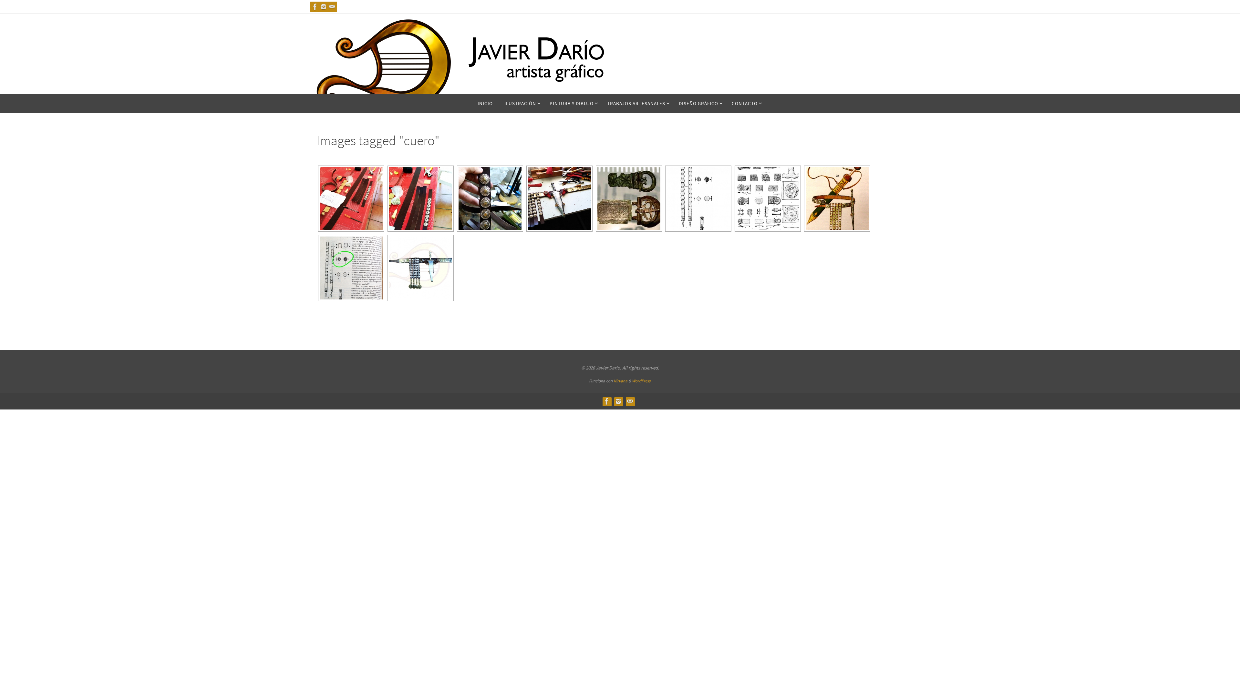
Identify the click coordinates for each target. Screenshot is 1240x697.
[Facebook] (315, 7)
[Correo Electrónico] (332, 7)
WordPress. (641, 381)
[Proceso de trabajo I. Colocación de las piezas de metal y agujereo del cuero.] (420, 198)
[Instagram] (323, 7)
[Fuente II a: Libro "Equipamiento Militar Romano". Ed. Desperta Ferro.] (698, 198)
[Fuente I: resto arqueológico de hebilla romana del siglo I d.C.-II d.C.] (628, 198)
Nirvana (620, 381)
